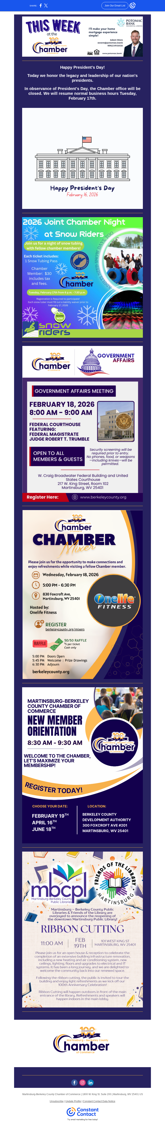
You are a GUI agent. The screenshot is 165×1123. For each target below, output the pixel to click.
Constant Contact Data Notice (99, 1101)
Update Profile (73, 1101)
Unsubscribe (57, 1101)
